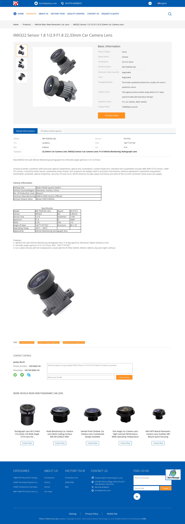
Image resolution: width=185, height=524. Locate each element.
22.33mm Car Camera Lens (74, 342)
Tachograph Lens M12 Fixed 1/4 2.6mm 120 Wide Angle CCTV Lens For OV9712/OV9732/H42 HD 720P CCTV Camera (27, 436)
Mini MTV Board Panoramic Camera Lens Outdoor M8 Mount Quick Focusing (158, 434)
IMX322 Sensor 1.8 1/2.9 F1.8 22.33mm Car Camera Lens (98, 24)
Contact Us (93, 13)
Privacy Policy (91, 514)
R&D (67, 487)
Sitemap (73, 514)
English (163, 3)
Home (21, 13)
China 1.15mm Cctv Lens (49, 518)
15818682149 (35, 366)
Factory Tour (58, 13)
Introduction (49, 477)
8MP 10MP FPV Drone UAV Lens (26, 491)
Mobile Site (112, 514)
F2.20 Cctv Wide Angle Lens (48, 342)
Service (47, 487)
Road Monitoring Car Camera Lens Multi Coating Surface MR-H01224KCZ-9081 (60, 434)
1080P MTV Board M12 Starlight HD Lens (29, 477)
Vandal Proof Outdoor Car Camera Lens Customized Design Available (92, 434)
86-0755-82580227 (73, 3)
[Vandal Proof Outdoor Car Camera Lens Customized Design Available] (93, 414)
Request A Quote (110, 13)
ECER (144, 518)
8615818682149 (32, 370)
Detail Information (25, 131)
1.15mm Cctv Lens (27, 342)
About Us (43, 13)
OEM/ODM (69, 482)
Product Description (51, 131)
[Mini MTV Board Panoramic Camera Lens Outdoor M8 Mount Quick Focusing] (158, 414)
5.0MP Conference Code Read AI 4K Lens (29, 487)
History (47, 482)
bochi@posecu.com (48, 3)
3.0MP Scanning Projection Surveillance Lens (31, 482)
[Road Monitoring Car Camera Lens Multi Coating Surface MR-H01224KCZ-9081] (60, 414)
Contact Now (111, 115)
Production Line (71, 477)
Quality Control (76, 13)
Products (31, 13)
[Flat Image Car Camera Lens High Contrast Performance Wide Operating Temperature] (126, 414)
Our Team (48, 491)
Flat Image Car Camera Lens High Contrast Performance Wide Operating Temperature (125, 434)
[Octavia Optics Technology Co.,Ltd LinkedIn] (151, 3)
